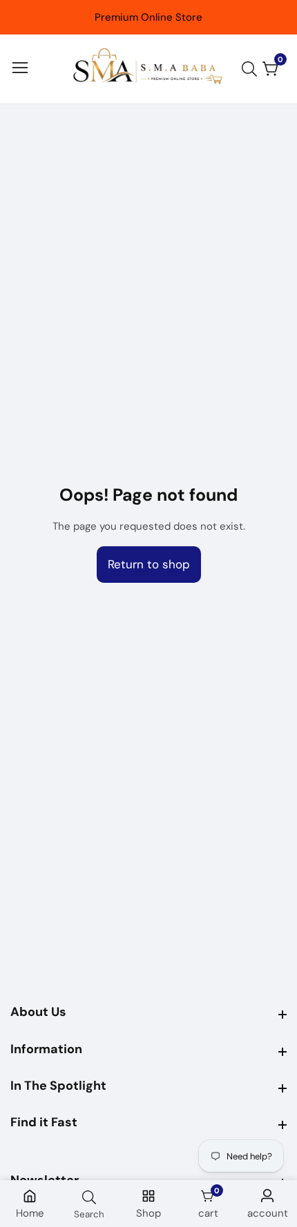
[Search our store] (252, 69)
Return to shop (149, 564)
